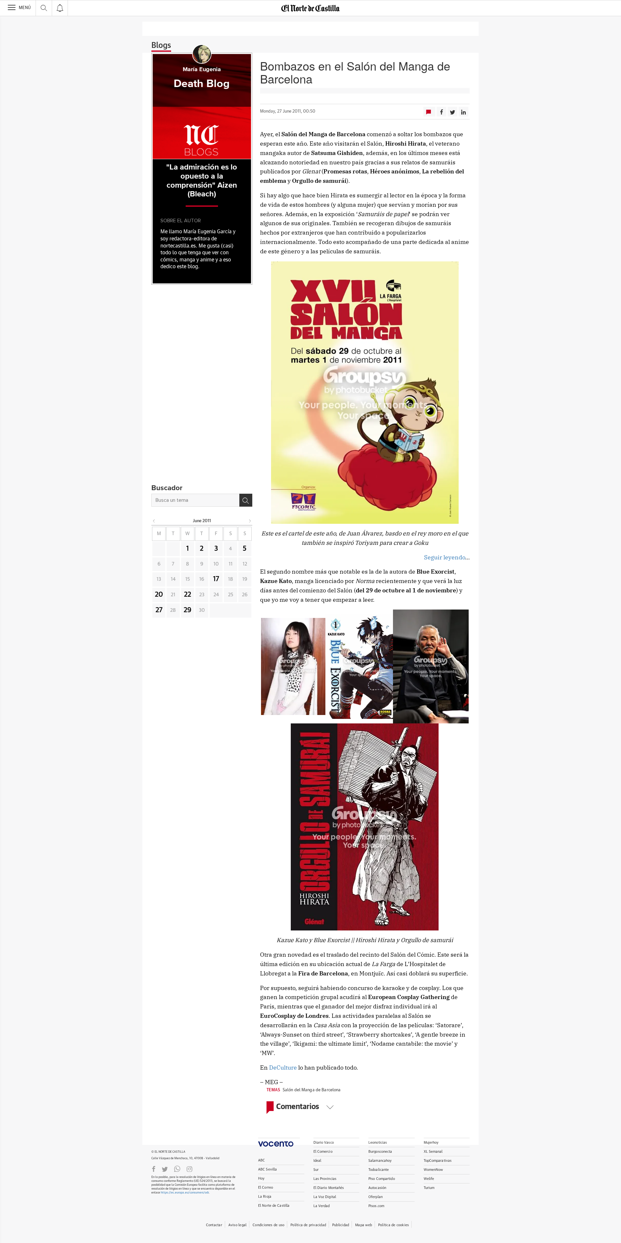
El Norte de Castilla (273, 1205)
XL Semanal (433, 1151)
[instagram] (189, 1169)
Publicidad (340, 1225)
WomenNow (433, 1170)
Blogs (161, 46)
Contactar (214, 1225)
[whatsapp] (177, 1169)
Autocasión (377, 1188)
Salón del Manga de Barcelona (312, 1090)
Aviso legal (237, 1225)
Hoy (261, 1178)
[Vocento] (279, 1142)
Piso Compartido (381, 1179)
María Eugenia (202, 69)
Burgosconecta (380, 1151)
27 (159, 610)
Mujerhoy (431, 1142)
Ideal (317, 1160)
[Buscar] (245, 500)
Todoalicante (378, 1170)
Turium (429, 1188)
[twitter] (165, 1169)
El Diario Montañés (328, 1188)
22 (187, 594)
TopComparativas (438, 1160)
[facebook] (153, 1169)
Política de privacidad (308, 1225)
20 (159, 594)
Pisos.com (376, 1206)
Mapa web (363, 1225)
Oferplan (375, 1197)
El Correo (265, 1187)
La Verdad (321, 1206)
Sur (316, 1170)
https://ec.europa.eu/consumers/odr (185, 1192)
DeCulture (283, 1067)
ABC (261, 1160)
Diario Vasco (323, 1142)
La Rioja (264, 1196)
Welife (429, 1179)
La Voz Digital (324, 1197)
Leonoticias (377, 1142)
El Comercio (322, 1151)
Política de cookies (393, 1225)
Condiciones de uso (268, 1225)
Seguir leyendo (444, 557)
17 (216, 579)
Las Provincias (325, 1179)
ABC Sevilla (267, 1169)
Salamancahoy (380, 1160)
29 (187, 610)
